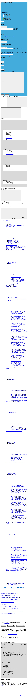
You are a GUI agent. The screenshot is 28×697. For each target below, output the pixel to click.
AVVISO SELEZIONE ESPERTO (18, 394)
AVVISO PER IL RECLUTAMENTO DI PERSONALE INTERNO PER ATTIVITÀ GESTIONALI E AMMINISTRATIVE (19, 456)
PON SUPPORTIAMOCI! (11, 245)
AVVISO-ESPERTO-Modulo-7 (7, 602)
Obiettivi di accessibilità (8, 671)
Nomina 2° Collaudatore (13, 241)
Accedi (2, 21)
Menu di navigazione (18, 218)
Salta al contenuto (4, 1)
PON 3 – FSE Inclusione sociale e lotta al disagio (13, 203)
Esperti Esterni (6, 204)
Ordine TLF (10, 243)
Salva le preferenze (10, 642)
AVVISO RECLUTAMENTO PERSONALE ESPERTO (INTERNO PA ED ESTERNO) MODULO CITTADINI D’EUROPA (19, 556)
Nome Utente (15, 28)
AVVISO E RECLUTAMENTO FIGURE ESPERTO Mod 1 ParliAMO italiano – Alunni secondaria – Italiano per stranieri (19, 332)
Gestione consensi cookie (8, 673)
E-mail (14, 48)
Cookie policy (6, 665)
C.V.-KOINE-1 (4, 604)
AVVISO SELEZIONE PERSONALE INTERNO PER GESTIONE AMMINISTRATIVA (19, 392)
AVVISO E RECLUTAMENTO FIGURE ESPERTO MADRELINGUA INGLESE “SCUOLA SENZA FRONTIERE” (18, 318)
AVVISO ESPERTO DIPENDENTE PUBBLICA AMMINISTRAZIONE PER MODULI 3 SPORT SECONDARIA (19, 519)
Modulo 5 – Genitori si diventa (17, 279)
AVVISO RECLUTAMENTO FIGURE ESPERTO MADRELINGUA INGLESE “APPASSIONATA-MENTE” (17, 327)
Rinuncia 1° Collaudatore (13, 240)
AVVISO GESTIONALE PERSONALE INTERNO (16, 548)
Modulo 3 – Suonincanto (16, 277)
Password (15, 29)
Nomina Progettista (12, 238)
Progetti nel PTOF (12, 262)
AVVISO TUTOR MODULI (17, 427)
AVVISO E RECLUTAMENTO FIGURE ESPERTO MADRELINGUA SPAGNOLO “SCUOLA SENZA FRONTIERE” (18, 345)
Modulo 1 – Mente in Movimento (18, 274)
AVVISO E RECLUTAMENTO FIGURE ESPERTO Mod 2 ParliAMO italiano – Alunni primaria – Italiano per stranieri (19, 337)
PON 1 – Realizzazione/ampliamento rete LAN (15, 246)
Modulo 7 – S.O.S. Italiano (16, 281)
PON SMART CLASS (10, 285)
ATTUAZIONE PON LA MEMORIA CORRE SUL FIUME (16, 584)
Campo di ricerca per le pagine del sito (8, 188)
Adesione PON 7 (11, 442)
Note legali (5, 666)
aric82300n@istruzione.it (16, 654)
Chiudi (2, 62)
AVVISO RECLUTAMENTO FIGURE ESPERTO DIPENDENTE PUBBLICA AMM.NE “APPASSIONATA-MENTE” (19, 360)
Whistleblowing (6, 672)
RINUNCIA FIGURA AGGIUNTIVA (19, 429)
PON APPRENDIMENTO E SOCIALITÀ (15, 225)
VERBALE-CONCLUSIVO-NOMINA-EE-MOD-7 (12, 611)
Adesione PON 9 (11, 534)
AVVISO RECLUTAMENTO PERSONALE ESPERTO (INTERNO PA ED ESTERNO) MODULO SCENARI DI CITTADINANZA (19, 551)
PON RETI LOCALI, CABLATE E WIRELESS (16, 247)
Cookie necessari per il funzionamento (8, 637)
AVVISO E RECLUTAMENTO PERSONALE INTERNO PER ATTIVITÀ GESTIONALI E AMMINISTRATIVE (18, 313)
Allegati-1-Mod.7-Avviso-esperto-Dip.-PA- (9, 593)
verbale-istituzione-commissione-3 (8, 613)
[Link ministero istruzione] (6, 2)
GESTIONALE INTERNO (17, 424)
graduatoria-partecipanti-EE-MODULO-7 (9, 608)
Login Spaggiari (7, 53)
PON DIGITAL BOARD (11, 248)
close (2, 118)
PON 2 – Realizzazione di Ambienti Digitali (15, 249)
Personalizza (3, 625)
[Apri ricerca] (17, 102)
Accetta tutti (20, 625)
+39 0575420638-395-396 (10, 653)
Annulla (2, 95)
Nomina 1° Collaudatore (13, 239)
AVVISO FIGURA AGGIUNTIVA (18, 428)
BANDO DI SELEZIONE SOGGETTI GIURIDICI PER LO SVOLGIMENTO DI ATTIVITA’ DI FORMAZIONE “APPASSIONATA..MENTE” (18, 350)
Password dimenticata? (5, 32)
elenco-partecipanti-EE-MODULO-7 (8, 606)
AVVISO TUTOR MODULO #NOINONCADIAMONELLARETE (19, 399)
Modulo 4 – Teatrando (15, 278)
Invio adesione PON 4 (13, 297)
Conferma (7, 95)
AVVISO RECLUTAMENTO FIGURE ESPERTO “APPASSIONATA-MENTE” (17, 364)
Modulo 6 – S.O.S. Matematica (17, 280)
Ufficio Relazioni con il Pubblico (10, 669)
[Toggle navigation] (11, 112)
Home (4, 201)
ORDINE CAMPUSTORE (14, 242)
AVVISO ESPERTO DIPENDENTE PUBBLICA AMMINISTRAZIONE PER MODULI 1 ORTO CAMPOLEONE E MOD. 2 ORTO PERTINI (19, 493)
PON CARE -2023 (10, 221)
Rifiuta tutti (11, 625)
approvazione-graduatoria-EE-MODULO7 (9, 599)
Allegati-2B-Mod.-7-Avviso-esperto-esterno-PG (10, 597)
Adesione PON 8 (11, 473)
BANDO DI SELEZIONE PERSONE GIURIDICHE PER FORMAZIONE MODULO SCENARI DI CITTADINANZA (19, 560)
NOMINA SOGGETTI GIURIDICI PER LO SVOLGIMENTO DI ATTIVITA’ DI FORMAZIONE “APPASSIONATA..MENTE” (18, 355)
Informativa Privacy (7, 667)
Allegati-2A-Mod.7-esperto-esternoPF (8, 595)
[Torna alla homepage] (14, 96)
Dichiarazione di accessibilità (9, 670)
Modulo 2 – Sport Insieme (16, 275)
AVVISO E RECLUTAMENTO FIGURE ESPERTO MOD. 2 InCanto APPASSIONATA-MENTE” (19, 341)
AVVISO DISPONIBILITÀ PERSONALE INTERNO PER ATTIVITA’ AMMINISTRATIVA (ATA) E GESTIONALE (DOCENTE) (19, 487)
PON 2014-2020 (6, 202)
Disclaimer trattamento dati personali (8, 685)
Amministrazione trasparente (9, 674)
